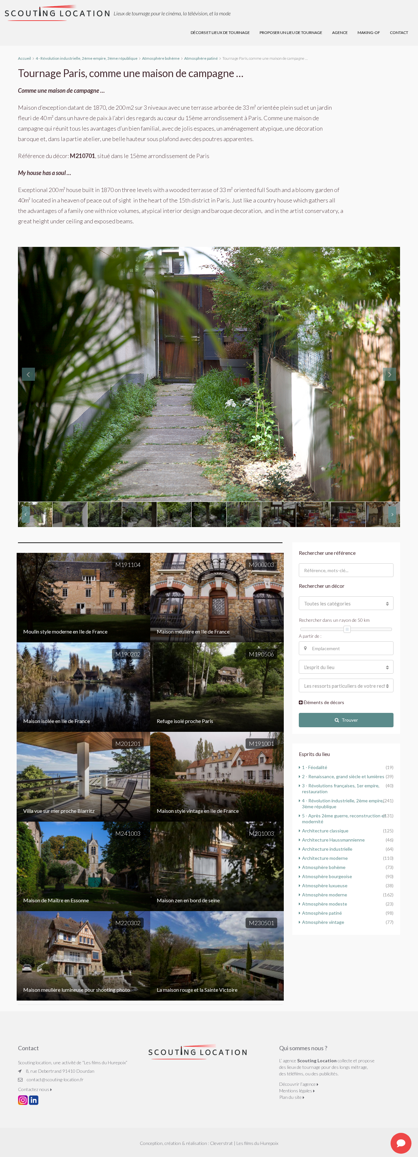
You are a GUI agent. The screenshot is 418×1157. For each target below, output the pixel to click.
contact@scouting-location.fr (55, 1079)
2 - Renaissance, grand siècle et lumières (343, 776)
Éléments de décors (323, 702)
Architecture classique (325, 830)
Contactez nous (34, 1089)
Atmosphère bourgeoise (327, 876)
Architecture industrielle (327, 849)
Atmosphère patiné (322, 913)
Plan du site (291, 1097)
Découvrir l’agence (298, 1084)
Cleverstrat (221, 1143)
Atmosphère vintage (323, 922)
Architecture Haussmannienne (333, 840)
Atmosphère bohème (324, 867)
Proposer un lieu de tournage (291, 32)
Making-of (369, 32)
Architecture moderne (325, 858)
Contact (399, 32)
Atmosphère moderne (324, 894)
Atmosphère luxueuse (324, 885)
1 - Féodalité (314, 767)
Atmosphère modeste (324, 904)
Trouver (350, 720)
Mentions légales (296, 1090)
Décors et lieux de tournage (220, 32)
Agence (340, 32)
